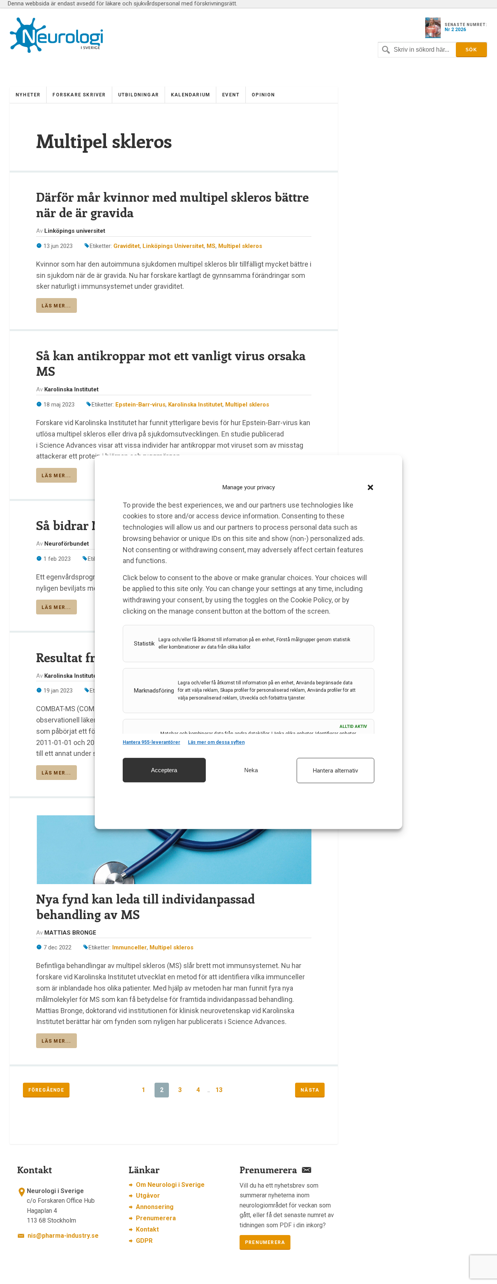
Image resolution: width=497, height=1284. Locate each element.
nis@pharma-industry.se (63, 1235)
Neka (251, 770)
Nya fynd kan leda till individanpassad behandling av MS (145, 906)
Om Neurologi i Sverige (170, 1184)
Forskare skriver (79, 95)
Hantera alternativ (335, 770)
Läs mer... (56, 306)
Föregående (46, 1090)
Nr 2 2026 (455, 29)
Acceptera (164, 770)
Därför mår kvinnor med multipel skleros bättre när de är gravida (172, 204)
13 (218, 1090)
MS (211, 245)
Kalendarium (190, 95)
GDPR (144, 1240)
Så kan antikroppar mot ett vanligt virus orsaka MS (171, 363)
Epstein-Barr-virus (140, 404)
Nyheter (28, 95)
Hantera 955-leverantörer (151, 742)
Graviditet (126, 245)
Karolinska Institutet (195, 404)
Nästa (310, 1090)
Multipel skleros (240, 245)
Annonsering (155, 1207)
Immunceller (129, 947)
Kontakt (147, 1229)
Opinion (263, 95)
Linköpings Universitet (173, 245)
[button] (370, 487)
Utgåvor (148, 1195)
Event (231, 95)
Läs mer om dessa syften (216, 742)
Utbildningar (138, 95)
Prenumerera (156, 1218)
